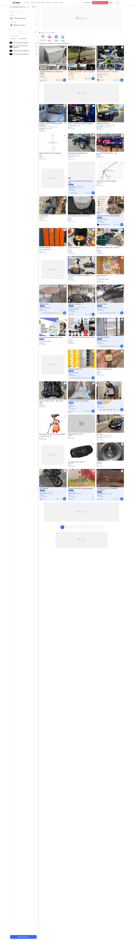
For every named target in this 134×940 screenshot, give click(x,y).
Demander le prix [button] (75, 125)
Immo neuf (33, 2)
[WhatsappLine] (61, 80)
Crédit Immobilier (40, 2)
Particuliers (13, 38)
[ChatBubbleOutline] (57, 80)
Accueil (42, 32)
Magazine (62, 2)
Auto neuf (27, 2)
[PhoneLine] (64, 80)
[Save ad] (65, 47)
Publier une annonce (101, 2)
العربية (117, 2)
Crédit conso (49, 2)
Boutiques (56, 2)
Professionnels (22, 38)
